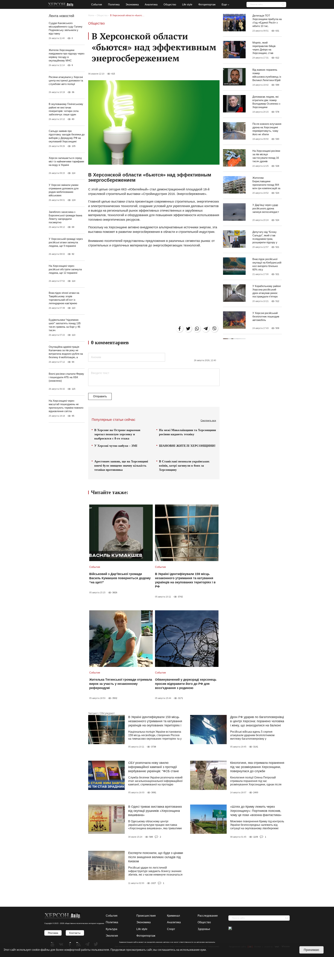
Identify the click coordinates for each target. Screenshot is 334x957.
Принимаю (311, 950)
